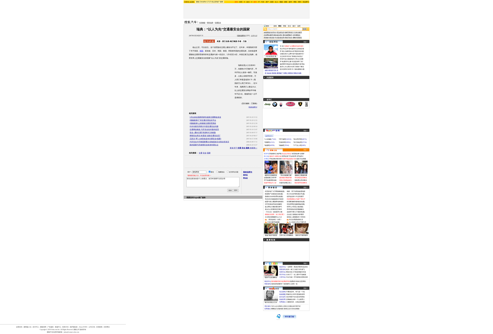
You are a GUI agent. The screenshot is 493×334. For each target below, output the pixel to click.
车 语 (281, 46)
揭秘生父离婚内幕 (301, 175)
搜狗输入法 (27, 327)
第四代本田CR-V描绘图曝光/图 (293, 69)
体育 (240, 2)
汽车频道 (202, 23)
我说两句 (306, 2)
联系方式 (65, 327)
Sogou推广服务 (200, 198)
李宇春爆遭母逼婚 (270, 180)
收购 (299, 73)
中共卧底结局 (279, 37)
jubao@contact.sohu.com (71, 332)
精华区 (245, 175)
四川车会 (282, 274)
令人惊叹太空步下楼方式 (297, 222)
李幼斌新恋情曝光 (301, 178)
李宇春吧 (282, 139)
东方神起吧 (298, 142)
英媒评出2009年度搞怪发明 (295, 294)
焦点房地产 (216, 2)
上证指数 (268, 139)
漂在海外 (267, 306)
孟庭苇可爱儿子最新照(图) (296, 212)
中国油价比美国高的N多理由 (295, 64)
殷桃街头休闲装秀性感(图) (274, 196)
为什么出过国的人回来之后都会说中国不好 (286, 306)
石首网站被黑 (268, 35)
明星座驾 (282, 269)
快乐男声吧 (298, 139)
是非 (281, 69)
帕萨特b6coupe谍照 (270, 62)
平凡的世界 (292, 156)
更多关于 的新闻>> (243, 148)
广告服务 (51, 327)
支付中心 (36, 327)
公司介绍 (92, 327)
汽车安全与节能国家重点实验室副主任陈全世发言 (209, 142)
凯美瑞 (274, 73)
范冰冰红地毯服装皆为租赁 (274, 199)
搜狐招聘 (43, 327)
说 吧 (278, 131)
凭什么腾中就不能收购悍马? (294, 54)
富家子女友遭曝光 (271, 277)
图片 (294, 26)
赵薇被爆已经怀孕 (270, 178)
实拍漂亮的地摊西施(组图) (296, 204)
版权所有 (83, 329)
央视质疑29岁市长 (270, 32)
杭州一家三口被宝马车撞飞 (295, 269)
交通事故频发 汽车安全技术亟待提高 (204, 129)
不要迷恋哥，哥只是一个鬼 (295, 292)
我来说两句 (241, 36)
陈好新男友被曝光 (301, 183)
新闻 (275, 26)
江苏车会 (282, 277)
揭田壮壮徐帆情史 (271, 175)
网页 (279, 26)
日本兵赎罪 (298, 32)
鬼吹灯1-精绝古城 (275, 156)
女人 (276, 2)
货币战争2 (299, 156)
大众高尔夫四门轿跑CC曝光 (294, 67)
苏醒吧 (267, 142)
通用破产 (280, 73)
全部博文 (107, 327)
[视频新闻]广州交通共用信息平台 (203, 120)
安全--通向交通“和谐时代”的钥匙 (203, 133)
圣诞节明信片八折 (270, 183)
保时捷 (270, 70)
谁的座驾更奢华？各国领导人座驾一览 (284, 284)
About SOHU (83, 327)
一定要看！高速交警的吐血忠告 (297, 267)
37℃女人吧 (298, 145)
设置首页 (19, 327)
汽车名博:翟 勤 (271, 56)
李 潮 (281, 51)
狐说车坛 (282, 267)
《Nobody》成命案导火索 (273, 212)
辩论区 (245, 178)
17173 (209, 2)
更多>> (306, 42)
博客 (295, 2)
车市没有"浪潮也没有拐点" (294, 56)
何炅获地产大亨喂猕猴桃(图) (275, 191)
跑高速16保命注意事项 (298, 281)
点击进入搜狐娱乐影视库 (295, 214)
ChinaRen (203, 2)
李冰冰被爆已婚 (286, 175)
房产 (267, 2)
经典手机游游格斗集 (289, 159)
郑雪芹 (282, 59)
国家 (209, 153)
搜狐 (197, 2)
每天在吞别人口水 (271, 302)
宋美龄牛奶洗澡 (269, 37)
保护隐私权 (74, 327)
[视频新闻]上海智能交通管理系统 (203, 123)
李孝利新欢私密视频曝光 (295, 209)
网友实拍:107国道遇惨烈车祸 (296, 272)
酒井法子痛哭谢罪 (301, 235)
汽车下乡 (268, 67)
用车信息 (210, 23)
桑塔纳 (290, 73)
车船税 (275, 64)
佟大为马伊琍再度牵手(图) (296, 194)
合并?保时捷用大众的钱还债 (294, 49)
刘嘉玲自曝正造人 (285, 183)
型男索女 (282, 302)
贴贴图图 (282, 294)
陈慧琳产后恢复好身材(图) (274, 194)
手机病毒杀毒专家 (275, 159)
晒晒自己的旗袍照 (277, 309)
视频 (281, 2)
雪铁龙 (295, 73)
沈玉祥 (282, 56)
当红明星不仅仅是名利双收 (295, 297)
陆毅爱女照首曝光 (301, 180)
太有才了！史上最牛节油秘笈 (296, 274)
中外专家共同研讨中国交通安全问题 (204, 126)
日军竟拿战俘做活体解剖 (273, 204)
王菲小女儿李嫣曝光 (286, 235)
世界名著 (285, 156)
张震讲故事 (295, 154)
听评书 (266, 154)
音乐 (289, 26)
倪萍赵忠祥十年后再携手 (295, 196)
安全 (204, 153)
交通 (200, 153)
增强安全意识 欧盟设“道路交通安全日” (205, 136)
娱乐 (248, 2)
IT (259, 2)
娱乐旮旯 (282, 297)
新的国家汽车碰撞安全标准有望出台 (204, 145)
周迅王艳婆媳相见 (285, 180)
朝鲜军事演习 (289, 32)
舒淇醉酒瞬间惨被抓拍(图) (296, 202)
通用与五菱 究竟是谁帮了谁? (293, 61)
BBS (299, 2)
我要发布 (190, 198)
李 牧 (281, 61)
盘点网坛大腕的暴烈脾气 (273, 207)
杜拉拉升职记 (286, 154)
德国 (201, 51)
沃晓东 (282, 54)
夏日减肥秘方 (287, 35)
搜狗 (221, 2)
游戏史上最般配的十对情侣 (296, 217)
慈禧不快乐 (288, 37)
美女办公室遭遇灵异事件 (273, 209)
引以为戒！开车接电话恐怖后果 (297, 277)
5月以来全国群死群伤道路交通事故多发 (205, 117)
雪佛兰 (285, 73)
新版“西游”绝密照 (271, 235)
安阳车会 (282, 272)
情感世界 (282, 299)
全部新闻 (99, 327)
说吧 (298, 26)
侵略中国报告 (297, 37)
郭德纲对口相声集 (275, 154)
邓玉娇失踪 (280, 32)
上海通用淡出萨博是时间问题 (294, 51)
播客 (285, 2)
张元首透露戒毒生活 (296, 219)
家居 (271, 2)
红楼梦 (302, 154)
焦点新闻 (282, 292)
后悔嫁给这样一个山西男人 (295, 299)
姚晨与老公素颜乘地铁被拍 (274, 202)
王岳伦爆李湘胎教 (273, 222)
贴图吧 (267, 145)
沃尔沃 (273, 67)
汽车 (262, 2)
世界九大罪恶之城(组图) (295, 207)
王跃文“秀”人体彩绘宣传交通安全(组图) (205, 139)
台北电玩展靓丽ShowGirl (273, 217)
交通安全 (218, 23)
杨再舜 (282, 64)
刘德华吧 (282, 142)
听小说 (266, 156)
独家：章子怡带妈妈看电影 (296, 191)
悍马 (274, 70)
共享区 (266, 159)
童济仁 (282, 67)
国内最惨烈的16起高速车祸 (280, 281)
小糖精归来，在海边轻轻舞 (295, 302)
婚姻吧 (281, 145)
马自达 (269, 73)
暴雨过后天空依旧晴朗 (291, 309)
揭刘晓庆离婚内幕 (285, 178)
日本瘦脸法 (296, 35)
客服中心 (58, 327)
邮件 (290, 2)
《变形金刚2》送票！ (274, 219)
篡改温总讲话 (278, 35)
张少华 (282, 49)
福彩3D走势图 (301, 159)
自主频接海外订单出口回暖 (294, 59)
